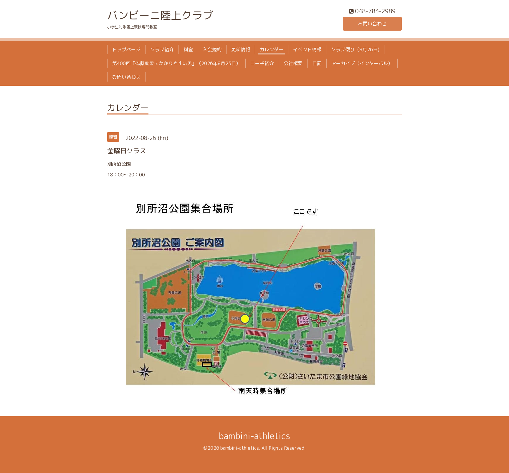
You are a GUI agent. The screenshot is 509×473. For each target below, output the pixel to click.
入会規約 (212, 49)
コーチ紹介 (262, 63)
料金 (188, 49)
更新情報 (240, 49)
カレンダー (271, 49)
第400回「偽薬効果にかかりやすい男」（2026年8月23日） (176, 63)
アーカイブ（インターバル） (362, 63)
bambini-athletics (254, 436)
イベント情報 (307, 49)
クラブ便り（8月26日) (355, 49)
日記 (317, 63)
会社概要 (293, 63)
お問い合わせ (372, 23)
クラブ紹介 (162, 49)
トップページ (126, 49)
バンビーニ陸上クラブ (160, 15)
